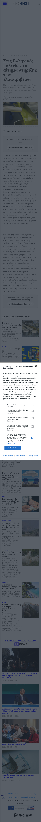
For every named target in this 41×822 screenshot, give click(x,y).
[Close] (37, 367)
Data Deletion (8, 455)
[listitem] (20, 405)
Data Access (20, 455)
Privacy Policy (33, 455)
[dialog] (20, 411)
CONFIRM (12, 448)
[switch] (32, 411)
